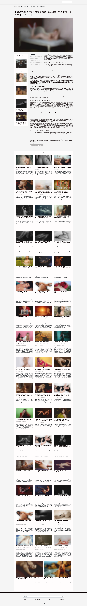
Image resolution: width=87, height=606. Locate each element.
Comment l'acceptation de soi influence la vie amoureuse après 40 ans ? (43, 268)
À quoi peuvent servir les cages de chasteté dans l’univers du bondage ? (62, 395)
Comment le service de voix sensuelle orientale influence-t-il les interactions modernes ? (43, 192)
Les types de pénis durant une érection (21, 110)
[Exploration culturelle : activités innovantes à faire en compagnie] (62, 160)
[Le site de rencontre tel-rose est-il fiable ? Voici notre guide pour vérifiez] (43, 413)
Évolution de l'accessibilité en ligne (36, 56)
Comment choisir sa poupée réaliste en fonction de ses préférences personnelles (61, 343)
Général (50, 1)
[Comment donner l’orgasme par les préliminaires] (43, 464)
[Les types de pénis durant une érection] (21, 103)
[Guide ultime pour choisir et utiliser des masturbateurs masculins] (62, 285)
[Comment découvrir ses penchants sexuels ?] (62, 464)
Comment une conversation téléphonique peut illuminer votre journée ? (61, 192)
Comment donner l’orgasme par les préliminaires (43, 471)
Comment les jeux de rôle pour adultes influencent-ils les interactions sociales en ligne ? (43, 218)
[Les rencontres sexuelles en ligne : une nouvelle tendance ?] (62, 439)
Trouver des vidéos (36, 96)
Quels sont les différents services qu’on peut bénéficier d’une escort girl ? (24, 547)
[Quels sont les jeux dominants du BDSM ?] (43, 439)
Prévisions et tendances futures (35, 64)
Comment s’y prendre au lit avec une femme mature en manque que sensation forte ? (62, 497)
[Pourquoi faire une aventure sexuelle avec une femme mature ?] (43, 489)
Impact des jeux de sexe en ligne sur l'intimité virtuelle (24, 191)
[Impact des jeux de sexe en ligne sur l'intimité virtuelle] (24, 185)
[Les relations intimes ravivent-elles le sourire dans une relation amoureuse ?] (24, 514)
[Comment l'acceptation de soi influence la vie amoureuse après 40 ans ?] (43, 260)
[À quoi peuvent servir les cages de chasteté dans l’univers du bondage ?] (62, 388)
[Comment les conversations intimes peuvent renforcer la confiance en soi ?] (43, 235)
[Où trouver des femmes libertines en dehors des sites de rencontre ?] (21, 116)
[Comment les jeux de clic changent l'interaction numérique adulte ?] (43, 285)
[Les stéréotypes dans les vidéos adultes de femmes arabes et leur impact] (24, 310)
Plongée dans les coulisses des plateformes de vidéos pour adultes (43, 167)
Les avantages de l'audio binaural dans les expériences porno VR (42, 318)
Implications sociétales (34, 58)
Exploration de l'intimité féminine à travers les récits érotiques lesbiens (24, 218)
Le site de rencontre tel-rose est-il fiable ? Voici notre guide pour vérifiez (43, 420)
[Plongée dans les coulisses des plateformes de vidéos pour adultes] (43, 160)
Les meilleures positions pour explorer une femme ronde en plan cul (42, 547)
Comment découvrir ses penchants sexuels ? (60, 471)
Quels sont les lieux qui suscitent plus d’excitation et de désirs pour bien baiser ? (43, 395)
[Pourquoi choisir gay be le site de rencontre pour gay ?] (57, 568)
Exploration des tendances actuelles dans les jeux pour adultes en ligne (42, 343)
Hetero (40, 1)
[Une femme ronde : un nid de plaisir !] (24, 439)
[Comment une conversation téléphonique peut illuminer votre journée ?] (62, 185)
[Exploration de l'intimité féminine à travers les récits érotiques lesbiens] (24, 210)
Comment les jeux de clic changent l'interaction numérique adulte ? (41, 293)
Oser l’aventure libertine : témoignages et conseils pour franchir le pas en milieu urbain (24, 167)
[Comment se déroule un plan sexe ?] (43, 514)
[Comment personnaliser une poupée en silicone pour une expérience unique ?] (24, 285)
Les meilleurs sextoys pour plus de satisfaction (21, 97)
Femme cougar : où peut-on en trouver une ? (21, 84)
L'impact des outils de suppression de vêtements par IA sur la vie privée (62, 268)
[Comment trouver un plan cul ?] (24, 413)
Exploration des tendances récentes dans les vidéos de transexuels (23, 369)
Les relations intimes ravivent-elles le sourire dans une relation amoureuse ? (24, 522)
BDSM (19, 1)
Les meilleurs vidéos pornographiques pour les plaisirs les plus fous (21, 69)
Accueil (15, 6)
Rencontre (29, 1)
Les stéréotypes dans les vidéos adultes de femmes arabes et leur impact (24, 318)
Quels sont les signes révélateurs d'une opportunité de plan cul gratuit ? (62, 369)
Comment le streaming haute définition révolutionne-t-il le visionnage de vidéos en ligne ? (62, 218)
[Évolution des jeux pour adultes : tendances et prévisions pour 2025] (62, 310)
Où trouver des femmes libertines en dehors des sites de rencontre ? (21, 123)
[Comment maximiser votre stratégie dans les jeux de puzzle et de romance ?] (24, 235)
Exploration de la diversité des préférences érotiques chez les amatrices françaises (24, 268)
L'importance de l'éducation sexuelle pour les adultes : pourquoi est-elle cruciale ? (61, 522)
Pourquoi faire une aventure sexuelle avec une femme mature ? (42, 497)
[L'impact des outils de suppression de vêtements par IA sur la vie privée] (62, 260)
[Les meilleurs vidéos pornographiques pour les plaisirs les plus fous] (21, 63)
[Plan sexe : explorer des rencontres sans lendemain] (24, 489)
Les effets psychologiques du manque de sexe (23, 471)
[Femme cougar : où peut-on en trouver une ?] (21, 77)
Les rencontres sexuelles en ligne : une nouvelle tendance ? (62, 446)
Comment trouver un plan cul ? (24, 419)
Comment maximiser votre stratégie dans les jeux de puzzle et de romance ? (24, 243)
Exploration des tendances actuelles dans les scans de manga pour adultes (42, 369)
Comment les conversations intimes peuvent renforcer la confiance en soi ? (42, 243)
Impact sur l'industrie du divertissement (36, 62)
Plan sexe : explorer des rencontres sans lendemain (23, 496)
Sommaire (33, 54)
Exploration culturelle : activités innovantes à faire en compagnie (62, 166)
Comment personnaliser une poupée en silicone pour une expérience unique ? (23, 293)
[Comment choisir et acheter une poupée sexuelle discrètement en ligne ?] (62, 235)
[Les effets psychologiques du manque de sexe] (24, 464)
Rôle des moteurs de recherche (35, 60)
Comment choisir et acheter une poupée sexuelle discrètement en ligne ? (62, 243)
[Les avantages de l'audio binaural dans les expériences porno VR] (43, 310)
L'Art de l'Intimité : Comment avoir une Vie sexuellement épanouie (61, 547)
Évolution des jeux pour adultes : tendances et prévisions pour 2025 (62, 318)
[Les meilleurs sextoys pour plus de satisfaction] (21, 90)
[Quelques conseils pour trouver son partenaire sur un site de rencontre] (29, 568)
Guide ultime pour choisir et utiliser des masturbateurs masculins (61, 293)
